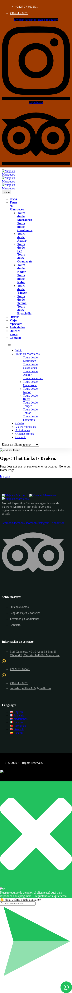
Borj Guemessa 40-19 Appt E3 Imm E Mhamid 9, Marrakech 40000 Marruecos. (35, 653)
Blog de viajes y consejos (25, 613)
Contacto (16, 337)
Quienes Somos (19, 607)
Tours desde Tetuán (21, 299)
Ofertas (14, 317)
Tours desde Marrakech (30, 359)
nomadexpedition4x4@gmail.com (30, 688)
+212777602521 (20, 669)
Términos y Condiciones (24, 619)
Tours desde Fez (21, 247)
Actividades (17, 327)
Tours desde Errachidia (24, 310)
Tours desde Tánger (22, 289)
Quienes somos (15, 332)
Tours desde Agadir (21, 237)
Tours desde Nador (21, 268)
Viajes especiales (16, 322)
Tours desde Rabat (21, 279)
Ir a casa (5, 476)
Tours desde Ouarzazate (30, 383)
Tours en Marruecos (27, 354)
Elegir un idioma (12, 444)
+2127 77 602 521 (26, 6)
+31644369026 (19, 13)
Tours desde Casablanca (30, 366)
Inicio (13, 199)
